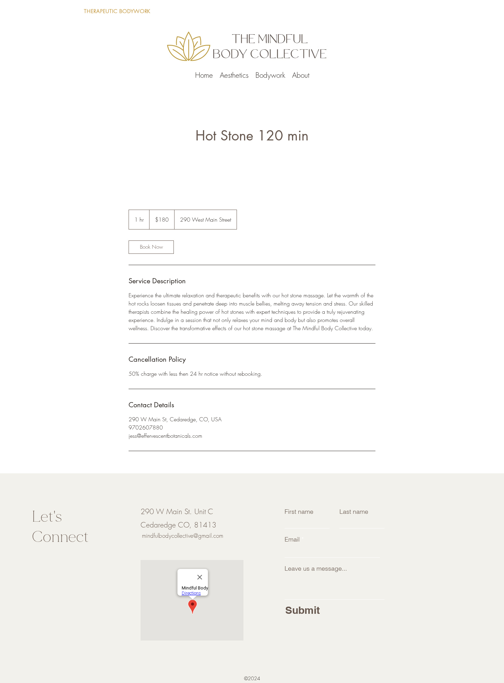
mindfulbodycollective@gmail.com (182, 535)
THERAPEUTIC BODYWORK (117, 11)
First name (299, 512)
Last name (353, 512)
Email (292, 539)
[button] (402, 9)
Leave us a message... (316, 569)
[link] (151, 247)
